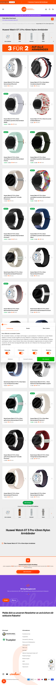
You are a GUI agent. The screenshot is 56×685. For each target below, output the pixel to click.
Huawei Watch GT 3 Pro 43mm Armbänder (26, 23)
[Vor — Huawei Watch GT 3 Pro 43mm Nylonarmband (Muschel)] (25, 67)
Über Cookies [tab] (46, 328)
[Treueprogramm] (4, 681)
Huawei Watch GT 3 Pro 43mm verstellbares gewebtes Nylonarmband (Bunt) (40, 197)
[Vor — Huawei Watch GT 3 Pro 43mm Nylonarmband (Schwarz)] (52, 257)
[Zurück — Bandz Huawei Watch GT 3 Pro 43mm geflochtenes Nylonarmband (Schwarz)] (30, 294)
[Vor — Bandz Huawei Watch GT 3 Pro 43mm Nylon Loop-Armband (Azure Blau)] (25, 367)
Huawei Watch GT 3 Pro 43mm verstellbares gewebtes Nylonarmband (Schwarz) (14, 235)
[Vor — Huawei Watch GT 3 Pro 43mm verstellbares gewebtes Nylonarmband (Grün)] (52, 142)
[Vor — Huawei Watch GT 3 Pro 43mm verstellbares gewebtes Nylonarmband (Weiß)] (25, 104)
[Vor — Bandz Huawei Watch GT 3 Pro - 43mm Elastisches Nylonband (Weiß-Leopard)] (52, 367)
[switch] (21, 353)
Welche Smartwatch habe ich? (11, 20)
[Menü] (54, 660)
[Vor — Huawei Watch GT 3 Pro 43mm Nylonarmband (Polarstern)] (25, 478)
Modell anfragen (26, 655)
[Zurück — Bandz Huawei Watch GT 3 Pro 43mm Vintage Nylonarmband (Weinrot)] (30, 440)
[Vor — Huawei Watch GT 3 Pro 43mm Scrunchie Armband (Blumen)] (52, 104)
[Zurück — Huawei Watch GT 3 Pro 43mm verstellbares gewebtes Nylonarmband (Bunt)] (30, 181)
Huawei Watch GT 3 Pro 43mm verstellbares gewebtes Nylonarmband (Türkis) (14, 158)
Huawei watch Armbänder (11, 23)
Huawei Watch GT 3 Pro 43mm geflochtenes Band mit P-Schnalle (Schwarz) (13, 456)
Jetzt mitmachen (27, 571)
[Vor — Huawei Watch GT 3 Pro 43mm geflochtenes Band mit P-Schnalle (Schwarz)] (25, 440)
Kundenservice (26, 634)
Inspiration (25, 636)
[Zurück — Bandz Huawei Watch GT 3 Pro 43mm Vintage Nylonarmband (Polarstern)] (4, 257)
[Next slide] (51, 38)
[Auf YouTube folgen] (7, 674)
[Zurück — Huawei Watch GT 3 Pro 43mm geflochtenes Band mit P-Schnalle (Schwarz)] (4, 440)
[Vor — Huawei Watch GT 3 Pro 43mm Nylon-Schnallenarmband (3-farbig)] (52, 67)
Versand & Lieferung (27, 639)
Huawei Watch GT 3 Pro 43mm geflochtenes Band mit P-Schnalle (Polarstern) (13, 197)
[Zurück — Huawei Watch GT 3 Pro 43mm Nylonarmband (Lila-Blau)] (30, 478)
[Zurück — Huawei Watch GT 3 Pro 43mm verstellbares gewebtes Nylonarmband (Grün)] (30, 142)
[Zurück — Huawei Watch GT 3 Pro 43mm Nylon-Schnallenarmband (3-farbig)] (30, 67)
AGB (23, 661)
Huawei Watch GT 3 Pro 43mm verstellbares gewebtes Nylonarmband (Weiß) (14, 120)
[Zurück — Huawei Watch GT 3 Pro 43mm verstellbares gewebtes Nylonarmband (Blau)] (30, 219)
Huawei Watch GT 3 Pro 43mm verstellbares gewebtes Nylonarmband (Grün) (40, 158)
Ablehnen (10, 359)
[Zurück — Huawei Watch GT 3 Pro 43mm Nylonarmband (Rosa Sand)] (4, 294)
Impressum (25, 666)
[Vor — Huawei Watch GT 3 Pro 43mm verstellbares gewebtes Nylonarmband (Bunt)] (52, 181)
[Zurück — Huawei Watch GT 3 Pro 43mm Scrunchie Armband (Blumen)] (30, 104)
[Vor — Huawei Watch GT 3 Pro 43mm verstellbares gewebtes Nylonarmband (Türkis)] (25, 142)
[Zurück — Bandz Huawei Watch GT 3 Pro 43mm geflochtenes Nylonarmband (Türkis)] (4, 404)
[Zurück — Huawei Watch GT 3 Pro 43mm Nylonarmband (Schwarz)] (30, 257)
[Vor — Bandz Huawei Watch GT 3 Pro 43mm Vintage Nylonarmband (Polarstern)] (25, 257)
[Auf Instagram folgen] (3, 674)
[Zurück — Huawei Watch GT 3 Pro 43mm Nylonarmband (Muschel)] (4, 67)
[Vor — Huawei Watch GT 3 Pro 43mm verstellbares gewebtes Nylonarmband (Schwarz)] (25, 219)
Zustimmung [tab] (9, 328)
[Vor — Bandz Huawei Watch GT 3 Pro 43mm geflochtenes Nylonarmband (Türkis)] (25, 404)
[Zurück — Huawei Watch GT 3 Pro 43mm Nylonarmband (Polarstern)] (4, 478)
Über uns (14, 600)
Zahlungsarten (26, 644)
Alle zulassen (45, 359)
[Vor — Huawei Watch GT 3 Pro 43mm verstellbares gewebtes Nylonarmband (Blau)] (52, 219)
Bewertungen (26, 658)
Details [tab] (28, 328)
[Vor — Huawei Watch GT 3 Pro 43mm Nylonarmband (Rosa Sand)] (25, 294)
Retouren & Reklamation (28, 642)
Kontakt (6, 600)
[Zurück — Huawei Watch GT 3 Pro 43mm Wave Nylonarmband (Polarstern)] (30, 404)
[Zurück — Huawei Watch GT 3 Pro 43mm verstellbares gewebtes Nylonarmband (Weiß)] (4, 104)
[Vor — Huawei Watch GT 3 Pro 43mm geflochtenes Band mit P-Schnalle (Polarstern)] (25, 181)
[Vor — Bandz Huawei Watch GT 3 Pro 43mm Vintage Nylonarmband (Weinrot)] (52, 440)
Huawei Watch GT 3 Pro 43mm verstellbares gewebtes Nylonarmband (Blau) (40, 235)
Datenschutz (25, 664)
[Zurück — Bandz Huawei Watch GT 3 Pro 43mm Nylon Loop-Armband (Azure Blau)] (4, 367)
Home (3, 23)
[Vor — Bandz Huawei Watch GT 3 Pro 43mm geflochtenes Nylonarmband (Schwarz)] (52, 294)
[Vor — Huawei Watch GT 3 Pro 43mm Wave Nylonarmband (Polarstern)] (52, 404)
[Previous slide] (5, 38)
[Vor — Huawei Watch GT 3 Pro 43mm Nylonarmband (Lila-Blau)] (52, 478)
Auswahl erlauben (28, 359)
